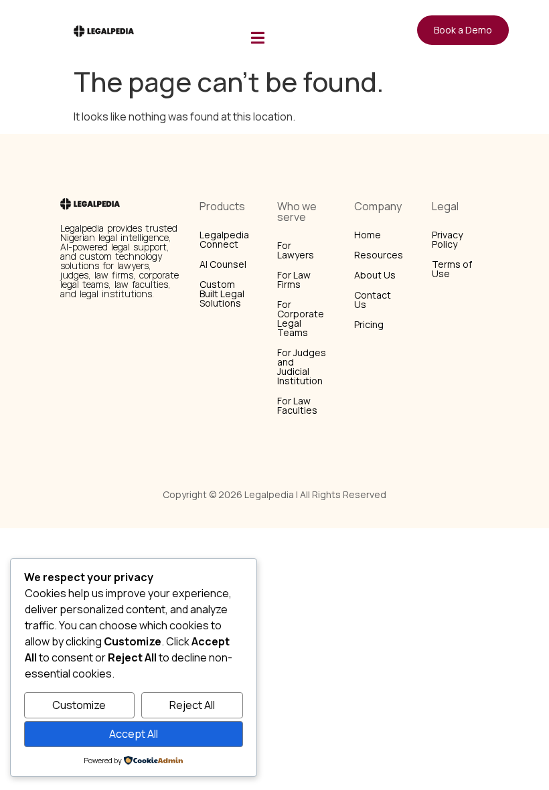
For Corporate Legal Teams (300, 318)
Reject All (192, 705)
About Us (375, 274)
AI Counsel (223, 264)
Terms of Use (452, 269)
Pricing (369, 324)
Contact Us (372, 300)
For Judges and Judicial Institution (301, 366)
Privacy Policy (447, 239)
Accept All (133, 733)
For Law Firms (294, 279)
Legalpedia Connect (224, 239)
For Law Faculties (297, 405)
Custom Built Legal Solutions (222, 293)
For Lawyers (295, 250)
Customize (79, 705)
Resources (378, 254)
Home (367, 234)
